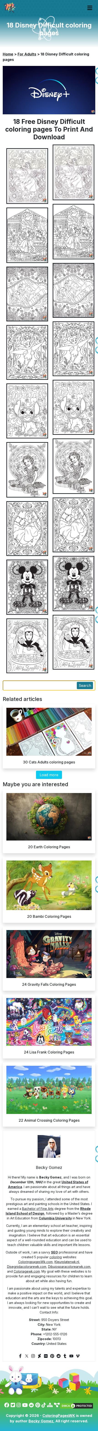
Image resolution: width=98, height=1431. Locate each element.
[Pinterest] (52, 1356)
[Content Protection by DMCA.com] (76, 1405)
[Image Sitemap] (56, 1405)
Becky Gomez (40, 1421)
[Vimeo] (78, 1356)
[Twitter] (27, 1356)
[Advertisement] (49, 565)
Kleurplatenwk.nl (66, 1262)
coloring (55, 1257)
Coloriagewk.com (27, 1271)
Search (85, 685)
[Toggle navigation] (89, 8)
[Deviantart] (39, 1356)
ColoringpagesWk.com (35, 1262)
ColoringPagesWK (58, 1415)
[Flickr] (46, 1356)
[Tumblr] (65, 1356)
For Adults (27, 54)
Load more (49, 775)
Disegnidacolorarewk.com (26, 1266)
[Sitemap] (50, 1405)
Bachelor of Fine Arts (38, 1209)
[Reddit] (59, 1356)
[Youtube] (71, 1356)
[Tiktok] (43, 1405)
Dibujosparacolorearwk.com (69, 1266)
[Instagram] (33, 1356)
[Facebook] (20, 1356)
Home (8, 54)
